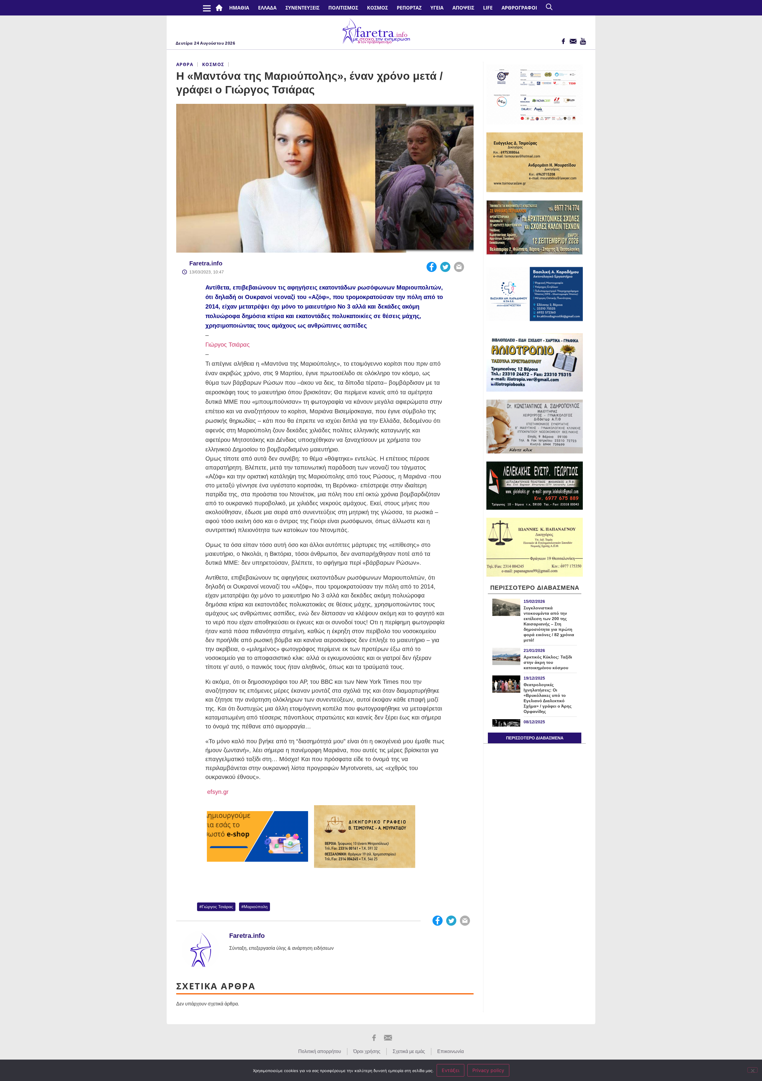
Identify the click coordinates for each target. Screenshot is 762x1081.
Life (488, 7)
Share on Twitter (445, 267)
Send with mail (459, 267)
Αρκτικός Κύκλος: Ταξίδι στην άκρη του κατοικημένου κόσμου (548, 662)
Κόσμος (377, 7)
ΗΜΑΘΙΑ (239, 7)
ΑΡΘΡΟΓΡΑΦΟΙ (519, 7)
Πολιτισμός (343, 7)
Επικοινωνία (450, 1051)
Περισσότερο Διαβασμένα (534, 738)
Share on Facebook (432, 267)
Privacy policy (488, 1070)
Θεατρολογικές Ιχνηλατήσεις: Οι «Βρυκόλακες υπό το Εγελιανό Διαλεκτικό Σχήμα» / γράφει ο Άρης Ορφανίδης (548, 698)
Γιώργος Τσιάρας (227, 344)
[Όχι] (752, 1070)
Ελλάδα (267, 7)
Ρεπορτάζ (409, 7)
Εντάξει (450, 1070)
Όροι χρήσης (366, 1051)
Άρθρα (184, 64)
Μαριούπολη (256, 906)
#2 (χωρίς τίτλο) (220, 8)
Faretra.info (205, 263)
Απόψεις (463, 7)
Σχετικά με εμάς (409, 1051)
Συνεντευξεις (302, 7)
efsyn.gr (217, 792)
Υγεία (437, 7)
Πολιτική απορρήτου (319, 1051)
